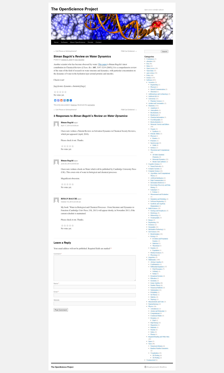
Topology (153, 299)
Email (56, 292)
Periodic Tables (155, 134)
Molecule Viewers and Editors (159, 124)
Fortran (154, 192)
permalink (91, 105)
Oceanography (154, 218)
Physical (153, 87)
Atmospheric (154, 110)
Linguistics (151, 257)
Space (150, 341)
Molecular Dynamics (158, 159)
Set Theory (153, 295)
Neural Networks (155, 166)
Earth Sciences (152, 208)
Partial (154, 274)
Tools (150, 344)
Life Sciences (152, 232)
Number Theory (155, 285)
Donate (90, 42)
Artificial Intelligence (156, 178)
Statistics (153, 297)
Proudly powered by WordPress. (157, 367)
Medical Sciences (155, 253)
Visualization (154, 353)
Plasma (152, 334)
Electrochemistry (155, 122)
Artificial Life (152, 96)
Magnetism (153, 325)
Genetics (153, 248)
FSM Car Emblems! (129, 51)
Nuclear (152, 330)
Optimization (154, 290)
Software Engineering (157, 201)
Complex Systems (154, 169)
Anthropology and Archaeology (158, 94)
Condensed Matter (156, 316)
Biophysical (154, 115)
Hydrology (153, 213)
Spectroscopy (154, 143)
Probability (153, 292)
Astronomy (151, 98)
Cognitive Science (153, 164)
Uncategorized (150, 360)
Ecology (153, 236)
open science (150, 73)
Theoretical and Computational (159, 150)
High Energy (154, 323)
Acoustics (151, 82)
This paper (102, 64)
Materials (153, 327)
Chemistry (151, 105)
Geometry (153, 281)
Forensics (151, 225)
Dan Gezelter (79, 59)
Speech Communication (157, 89)
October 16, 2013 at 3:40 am (71, 202)
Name (56, 283)
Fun (147, 63)
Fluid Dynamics (157, 269)
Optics (152, 332)
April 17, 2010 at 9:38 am (70, 125)
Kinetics (155, 138)
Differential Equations (157, 267)
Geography (151, 227)
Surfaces (153, 148)
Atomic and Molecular (157, 311)
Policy (148, 75)
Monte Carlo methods (159, 162)
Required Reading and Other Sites (158, 337)
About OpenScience (77, 42)
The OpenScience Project (74, 9)
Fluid (154, 320)
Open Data (149, 70)
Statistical (155, 243)
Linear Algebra (155, 283)
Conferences (150, 59)
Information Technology (155, 229)
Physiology (154, 255)
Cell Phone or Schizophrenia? (65, 51)
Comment (58, 254)
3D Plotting (156, 358)
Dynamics (153, 318)
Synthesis (155, 131)
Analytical (153, 108)
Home (56, 42)
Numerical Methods (156, 288)
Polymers (153, 141)
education (149, 61)
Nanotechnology (153, 304)
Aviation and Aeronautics (156, 103)
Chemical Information (157, 117)
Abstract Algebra (155, 262)
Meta (148, 66)
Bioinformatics (155, 234)
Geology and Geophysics (158, 211)
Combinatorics (154, 264)
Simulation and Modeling (158, 199)
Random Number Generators (159, 348)
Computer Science (154, 171)
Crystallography (155, 119)
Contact (99, 42)
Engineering (154, 84)
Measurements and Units (156, 302)
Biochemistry (154, 112)
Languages (153, 190)
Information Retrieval (157, 183)
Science (74, 105)
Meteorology (154, 215)
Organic (152, 129)
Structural (153, 91)
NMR (154, 145)
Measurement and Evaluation (159, 194)
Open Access (150, 68)
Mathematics (152, 260)
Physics (150, 306)
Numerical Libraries (156, 346)
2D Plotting (156, 355)
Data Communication (156, 180)
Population (155, 250)
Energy (150, 220)
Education (153, 278)
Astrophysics (154, 309)
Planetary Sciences (156, 101)
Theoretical (155, 246)
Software (64, 42)
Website (56, 300)
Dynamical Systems (156, 276)
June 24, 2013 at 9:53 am (70, 163)
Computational (154, 313)
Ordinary (155, 271)
